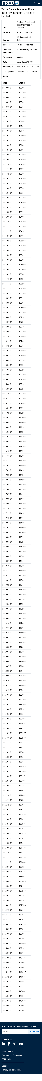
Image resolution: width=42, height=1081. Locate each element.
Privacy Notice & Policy (11, 1070)
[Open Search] (35, 3)
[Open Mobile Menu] (39, 3)
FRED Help (6, 1059)
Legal (4, 1066)
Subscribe (34, 1031)
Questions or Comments (12, 1055)
